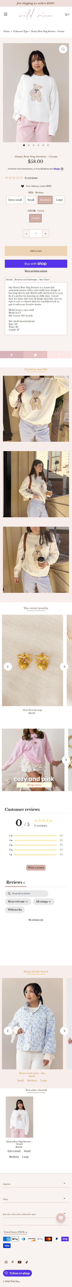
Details (9, 279)
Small (31, 199)
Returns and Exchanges (26, 279)
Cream (35, 218)
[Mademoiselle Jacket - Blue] (32, 1024)
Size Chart (44, 279)
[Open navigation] (9, 14)
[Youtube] (19, 1262)
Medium (45, 199)
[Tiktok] (27, 1262)
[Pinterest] (13, 1262)
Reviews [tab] (15, 882)
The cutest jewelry (36, 608)
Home (7, 31)
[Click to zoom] (63, 49)
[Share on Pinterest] (59, 354)
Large (59, 199)
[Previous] (8, 666)
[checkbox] (15, 909)
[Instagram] (6, 1262)
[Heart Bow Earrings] (32, 660)
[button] (36, 835)
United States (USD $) (14, 1232)
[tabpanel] (36, 925)
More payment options (36, 271)
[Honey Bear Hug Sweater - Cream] (19, 1117)
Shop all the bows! (36, 971)
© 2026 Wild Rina (11, 1281)
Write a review (36, 867)
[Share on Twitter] (35, 354)
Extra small (15, 199)
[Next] (64, 666)
